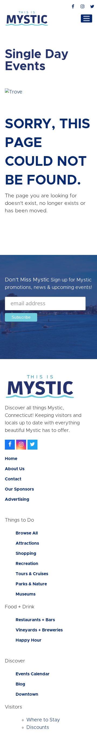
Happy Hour (28, 640)
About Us (15, 469)
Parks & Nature (31, 584)
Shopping (26, 553)
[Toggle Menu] (86, 18)
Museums (26, 594)
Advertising (17, 499)
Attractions (27, 543)
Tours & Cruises (32, 574)
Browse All (27, 533)
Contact (13, 479)
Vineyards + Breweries (39, 630)
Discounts (37, 727)
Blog (20, 684)
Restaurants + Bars (35, 620)
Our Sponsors (19, 489)
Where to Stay (43, 720)
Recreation (27, 564)
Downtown (27, 694)
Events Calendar (33, 674)
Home (11, 459)
